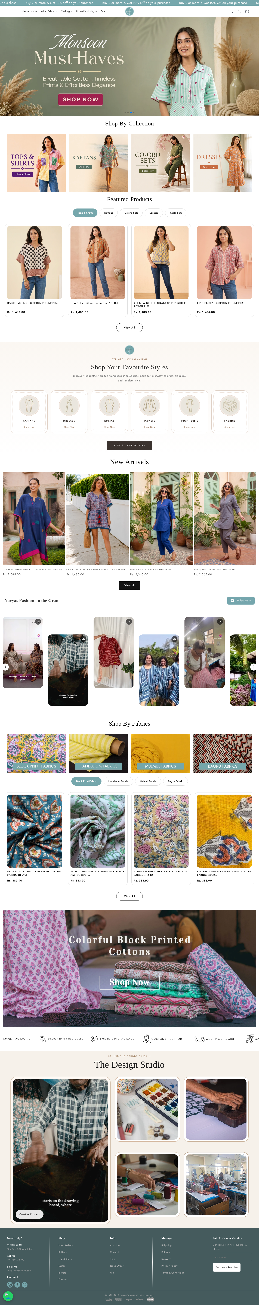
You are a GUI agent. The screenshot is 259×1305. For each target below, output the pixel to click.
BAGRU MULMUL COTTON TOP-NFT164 (32, 303)
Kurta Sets (176, 212)
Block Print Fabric (86, 781)
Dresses (153, 212)
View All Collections (129, 445)
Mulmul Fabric (148, 781)
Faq (112, 1272)
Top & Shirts (65, 1259)
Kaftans (108, 212)
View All (129, 328)
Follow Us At (244, 600)
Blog (112, 1259)
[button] (231, 11)
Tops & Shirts (85, 212)
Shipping (166, 1245)
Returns (165, 1252)
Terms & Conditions (172, 1272)
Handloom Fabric (118, 781)
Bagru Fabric (175, 781)
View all (129, 585)
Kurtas (62, 1266)
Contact (114, 1252)
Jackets (62, 1272)
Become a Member (226, 1267)
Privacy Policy (169, 1266)
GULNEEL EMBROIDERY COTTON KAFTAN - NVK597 (32, 569)
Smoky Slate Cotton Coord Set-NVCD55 (215, 569)
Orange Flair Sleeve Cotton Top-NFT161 (94, 303)
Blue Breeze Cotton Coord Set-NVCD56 (151, 569)
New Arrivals (65, 1245)
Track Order (117, 1266)
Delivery (166, 1259)
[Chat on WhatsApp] (8, 1296)
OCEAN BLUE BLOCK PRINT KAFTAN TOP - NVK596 (95, 569)
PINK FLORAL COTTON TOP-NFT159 (220, 303)
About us (115, 1245)
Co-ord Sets (131, 212)
